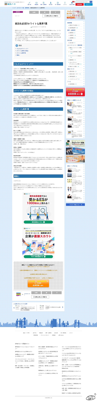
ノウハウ (70, 332)
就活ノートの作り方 (75, 127)
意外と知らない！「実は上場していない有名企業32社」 (77, 113)
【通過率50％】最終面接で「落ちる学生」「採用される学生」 (77, 106)
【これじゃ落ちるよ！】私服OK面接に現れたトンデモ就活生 (77, 191)
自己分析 (56, 332)
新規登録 (79, 4)
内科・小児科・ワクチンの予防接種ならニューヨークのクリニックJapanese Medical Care (71, 366)
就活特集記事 (74, 111)
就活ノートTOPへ (26, 332)
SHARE (57, 292)
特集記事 (41, 332)
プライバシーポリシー (45, 335)
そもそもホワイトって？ (22, 48)
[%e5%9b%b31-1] (75, 158)
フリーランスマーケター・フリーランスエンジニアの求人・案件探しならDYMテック (25, 360)
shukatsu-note (27, 294)
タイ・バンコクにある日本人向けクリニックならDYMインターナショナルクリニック (71, 348)
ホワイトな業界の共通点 (22, 51)
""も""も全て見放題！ (38, 283)
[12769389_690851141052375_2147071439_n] (75, 143)
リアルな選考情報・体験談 (76, 125)
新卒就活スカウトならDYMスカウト (23, 351)
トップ (13, 7)
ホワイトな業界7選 (21, 53)
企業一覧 (34, 332)
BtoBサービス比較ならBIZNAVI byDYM (71, 393)
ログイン (88, 4)
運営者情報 (36, 335)
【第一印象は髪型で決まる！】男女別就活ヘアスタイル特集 (77, 198)
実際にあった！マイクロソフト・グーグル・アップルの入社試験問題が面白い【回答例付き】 (77, 136)
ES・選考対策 (63, 332)
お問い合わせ (61, 335)
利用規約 (54, 335)
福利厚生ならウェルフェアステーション (71, 376)
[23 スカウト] (75, 14)
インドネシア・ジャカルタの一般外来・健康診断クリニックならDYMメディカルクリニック (71, 359)
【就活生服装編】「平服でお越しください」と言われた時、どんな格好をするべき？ (77, 120)
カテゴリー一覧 (20, 7)
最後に (18, 55)
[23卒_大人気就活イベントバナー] (75, 151)
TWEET (46, 292)
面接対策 (73, 104)
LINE (36, 292)
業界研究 (27, 7)
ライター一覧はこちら (75, 204)
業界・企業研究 (48, 332)
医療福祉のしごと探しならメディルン (47, 370)
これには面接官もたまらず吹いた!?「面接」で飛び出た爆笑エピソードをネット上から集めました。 (77, 183)
